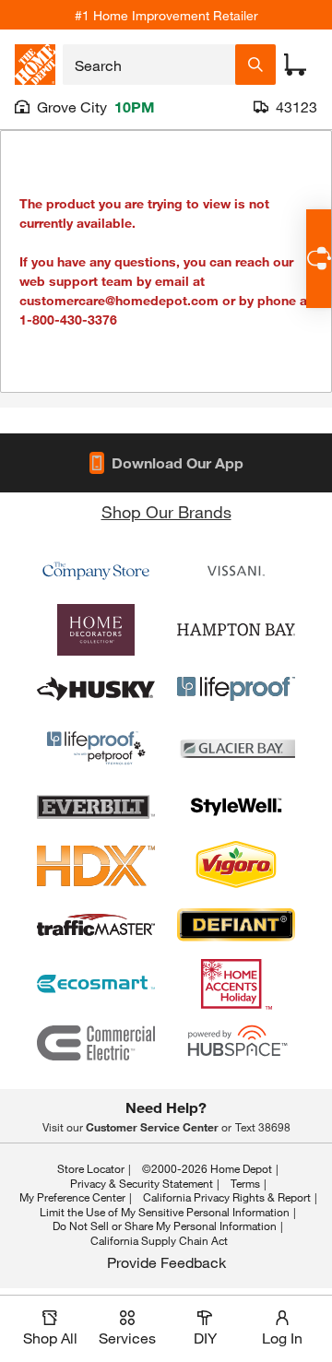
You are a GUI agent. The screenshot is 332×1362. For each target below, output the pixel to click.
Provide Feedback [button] (166, 1262)
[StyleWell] (236, 807)
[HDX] (96, 866)
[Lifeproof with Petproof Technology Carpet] (96, 748)
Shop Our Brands (166, 512)
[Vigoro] (236, 866)
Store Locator (91, 1168)
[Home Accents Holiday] (236, 984)
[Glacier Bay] (236, 748)
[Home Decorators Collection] (96, 630)
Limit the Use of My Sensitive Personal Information (165, 1211)
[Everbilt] (96, 807)
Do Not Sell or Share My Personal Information (165, 1225)
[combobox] (149, 64)
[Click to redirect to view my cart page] (295, 64)
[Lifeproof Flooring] (236, 689)
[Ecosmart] (96, 984)
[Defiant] (236, 925)
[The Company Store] (96, 571)
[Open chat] (318, 258)
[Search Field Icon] (255, 64)
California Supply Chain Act (159, 1240)
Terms (245, 1183)
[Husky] (96, 689)
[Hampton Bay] (236, 630)
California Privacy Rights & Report (227, 1197)
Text (262, 1126)
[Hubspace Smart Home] (236, 1043)
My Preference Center (72, 1197)
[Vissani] (236, 571)
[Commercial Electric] (96, 1043)
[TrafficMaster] (96, 925)
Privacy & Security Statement (141, 1183)
